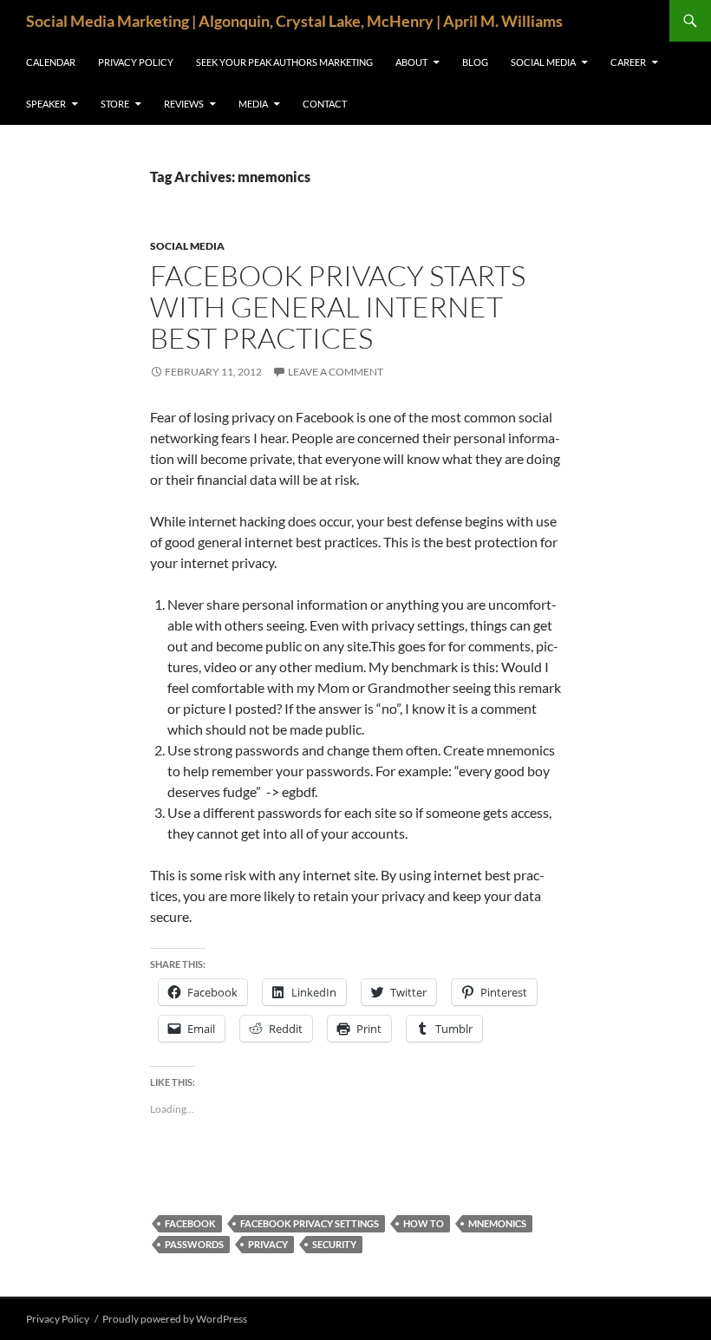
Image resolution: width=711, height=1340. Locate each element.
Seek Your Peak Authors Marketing (284, 62)
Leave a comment (335, 371)
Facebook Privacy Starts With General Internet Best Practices (337, 307)
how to (423, 1223)
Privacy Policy (135, 62)
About (411, 62)
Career (628, 62)
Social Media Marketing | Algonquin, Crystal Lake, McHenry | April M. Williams (294, 20)
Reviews (184, 103)
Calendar (50, 62)
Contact (325, 103)
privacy (268, 1244)
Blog (475, 62)
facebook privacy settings (309, 1223)
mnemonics (497, 1223)
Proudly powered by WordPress (174, 1318)
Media (253, 103)
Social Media (543, 62)
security (334, 1244)
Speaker (46, 103)
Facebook (190, 1223)
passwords (194, 1244)
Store (115, 103)
